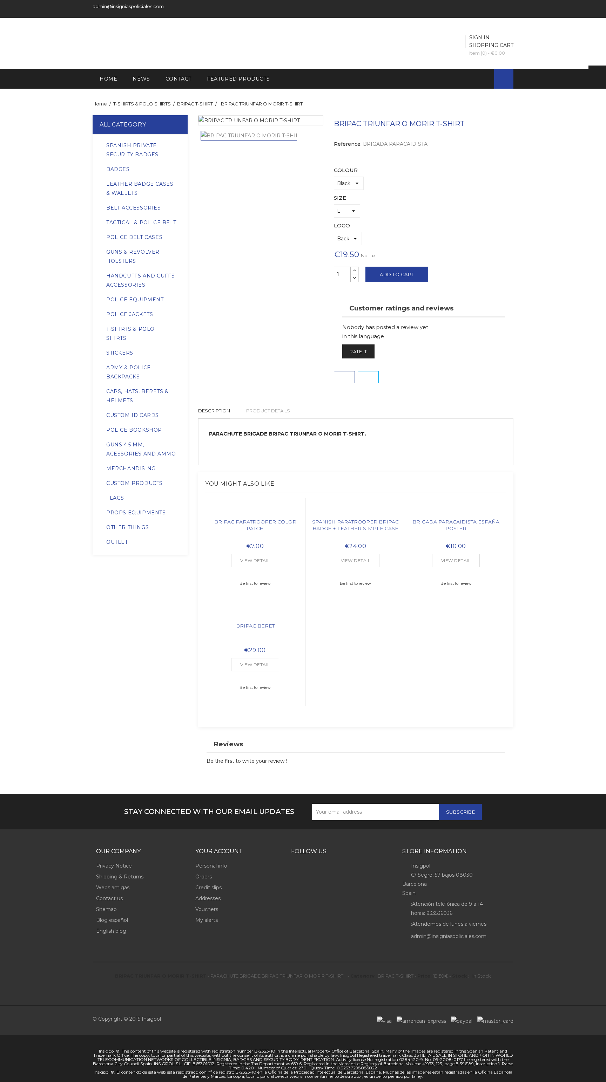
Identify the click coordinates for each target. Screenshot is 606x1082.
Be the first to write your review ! (247, 761)
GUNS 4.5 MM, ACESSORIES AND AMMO (141, 449)
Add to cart (397, 274)
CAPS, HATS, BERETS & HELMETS (137, 396)
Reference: (348, 144)
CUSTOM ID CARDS (132, 415)
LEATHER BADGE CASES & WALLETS (139, 188)
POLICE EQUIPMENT (135, 299)
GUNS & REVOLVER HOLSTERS (133, 256)
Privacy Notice (114, 866)
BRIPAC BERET (255, 626)
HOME (108, 79)
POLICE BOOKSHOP (134, 430)
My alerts (206, 920)
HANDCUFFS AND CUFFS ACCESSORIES (140, 280)
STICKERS (119, 353)
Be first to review (255, 583)
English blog (111, 931)
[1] (244, 571)
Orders (203, 877)
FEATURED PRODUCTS (238, 79)
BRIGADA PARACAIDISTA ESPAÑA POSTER (455, 525)
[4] (261, 571)
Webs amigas (112, 887)
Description (214, 410)
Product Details (268, 410)
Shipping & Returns (119, 877)
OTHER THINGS (127, 527)
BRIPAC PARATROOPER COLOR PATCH (255, 525)
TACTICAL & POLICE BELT (141, 222)
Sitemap (106, 909)
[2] (250, 571)
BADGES (118, 169)
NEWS (141, 79)
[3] (255, 571)
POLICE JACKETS (129, 314)
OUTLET (117, 542)
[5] (266, 571)
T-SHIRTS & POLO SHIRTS (130, 333)
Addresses (208, 898)
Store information (434, 851)
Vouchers (206, 909)
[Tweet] (368, 377)
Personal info (211, 866)
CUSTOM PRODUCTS (134, 483)
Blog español (112, 920)
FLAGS (115, 498)
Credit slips (208, 887)
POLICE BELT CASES (134, 237)
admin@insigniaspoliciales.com (128, 6)
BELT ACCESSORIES (133, 208)
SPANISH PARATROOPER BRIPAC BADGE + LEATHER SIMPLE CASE (355, 525)
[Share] (344, 377)
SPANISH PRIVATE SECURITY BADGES (132, 150)
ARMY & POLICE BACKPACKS (128, 372)
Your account (219, 851)
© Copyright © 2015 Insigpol (127, 1019)
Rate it (358, 351)
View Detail (255, 560)
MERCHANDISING (131, 468)
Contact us (109, 898)
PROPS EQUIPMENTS (136, 512)
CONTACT (178, 79)
